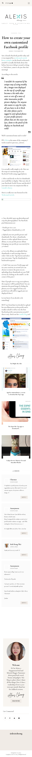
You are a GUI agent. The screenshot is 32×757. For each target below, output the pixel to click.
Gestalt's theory (7, 188)
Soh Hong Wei (15, 544)
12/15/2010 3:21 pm (14, 510)
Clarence (13, 479)
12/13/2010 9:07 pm (14, 482)
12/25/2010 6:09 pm (14, 568)
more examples (7, 60)
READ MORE (16, 701)
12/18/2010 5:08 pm (14, 546)
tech (19, 33)
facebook (14, 33)
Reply (24, 497)
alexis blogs (15, 754)
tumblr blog (23, 314)
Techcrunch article (8, 195)
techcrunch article (21, 58)
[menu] (29, 3)
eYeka (6, 140)
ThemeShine (18, 752)
